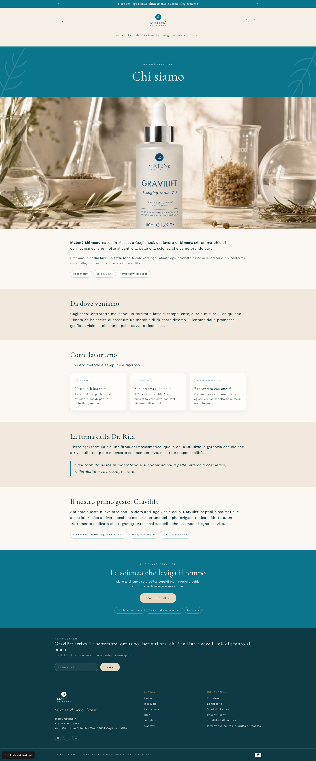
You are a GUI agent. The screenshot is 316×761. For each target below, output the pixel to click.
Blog (147, 714)
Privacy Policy (216, 714)
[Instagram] (57, 737)
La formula (151, 709)
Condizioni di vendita (221, 720)
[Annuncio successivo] (257, 3)
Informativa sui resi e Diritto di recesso (234, 725)
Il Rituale (150, 703)
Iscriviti (110, 667)
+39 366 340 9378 (66, 723)
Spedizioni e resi (218, 709)
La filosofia (214, 703)
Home (148, 698)
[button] (61, 20)
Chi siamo (213, 698)
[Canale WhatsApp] (75, 737)
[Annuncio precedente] (59, 3)
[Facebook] (66, 737)
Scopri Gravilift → (158, 597)
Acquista (150, 720)
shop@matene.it (65, 718)
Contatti (149, 725)
